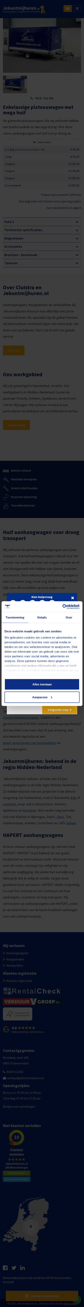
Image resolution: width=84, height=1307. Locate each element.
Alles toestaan (42, 684)
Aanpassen (39, 697)
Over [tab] (69, 617)
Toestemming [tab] (15, 617)
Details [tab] (42, 617)
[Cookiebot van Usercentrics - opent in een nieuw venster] (62, 606)
